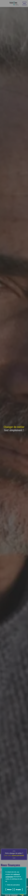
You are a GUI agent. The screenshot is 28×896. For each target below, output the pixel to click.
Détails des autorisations (13, 885)
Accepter (18, 889)
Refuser (9, 889)
